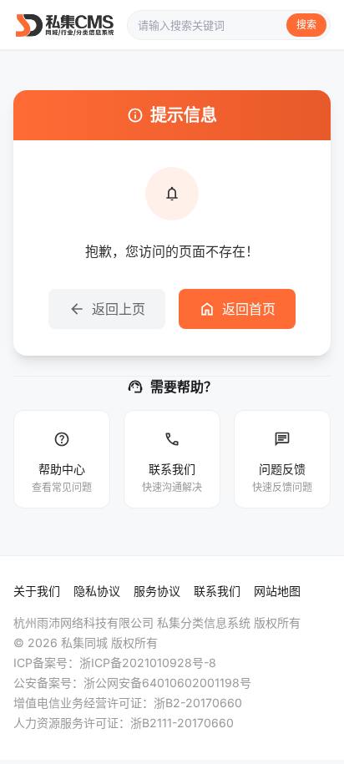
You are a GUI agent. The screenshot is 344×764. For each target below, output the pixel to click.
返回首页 (237, 309)
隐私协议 (96, 591)
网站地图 (277, 591)
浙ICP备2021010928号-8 (147, 662)
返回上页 (106, 309)
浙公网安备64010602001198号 (167, 682)
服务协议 (157, 591)
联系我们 (217, 591)
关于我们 (36, 591)
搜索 (306, 24)
